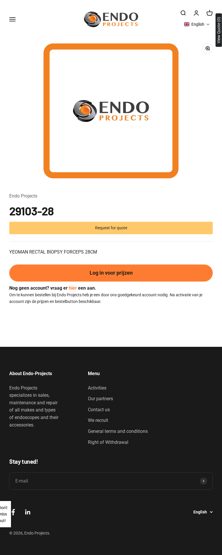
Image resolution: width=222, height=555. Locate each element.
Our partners (100, 398)
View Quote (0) (219, 30)
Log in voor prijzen (111, 273)
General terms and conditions (118, 431)
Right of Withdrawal (108, 442)
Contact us (99, 409)
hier (73, 288)
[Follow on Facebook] (13, 512)
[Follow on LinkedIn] (28, 512)
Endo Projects (23, 196)
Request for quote (111, 228)
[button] (197, 24)
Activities (97, 388)
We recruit (98, 420)
